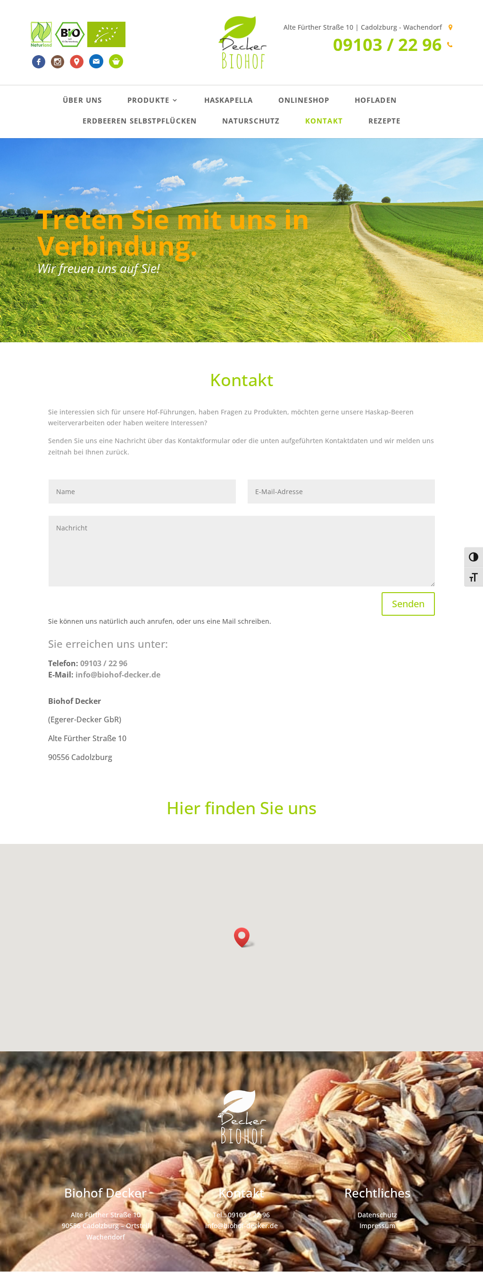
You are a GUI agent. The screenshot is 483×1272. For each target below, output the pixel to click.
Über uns (82, 101)
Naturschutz (251, 121)
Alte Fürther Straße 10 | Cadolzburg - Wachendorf (362, 27)
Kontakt (324, 121)
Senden (408, 603)
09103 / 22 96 (387, 44)
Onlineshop (303, 101)
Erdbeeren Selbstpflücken (140, 121)
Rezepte (384, 121)
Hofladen (376, 101)
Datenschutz (377, 1214)
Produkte (148, 101)
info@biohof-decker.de (241, 1225)
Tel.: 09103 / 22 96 (241, 1214)
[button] (244, 937)
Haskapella (228, 101)
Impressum (377, 1225)
